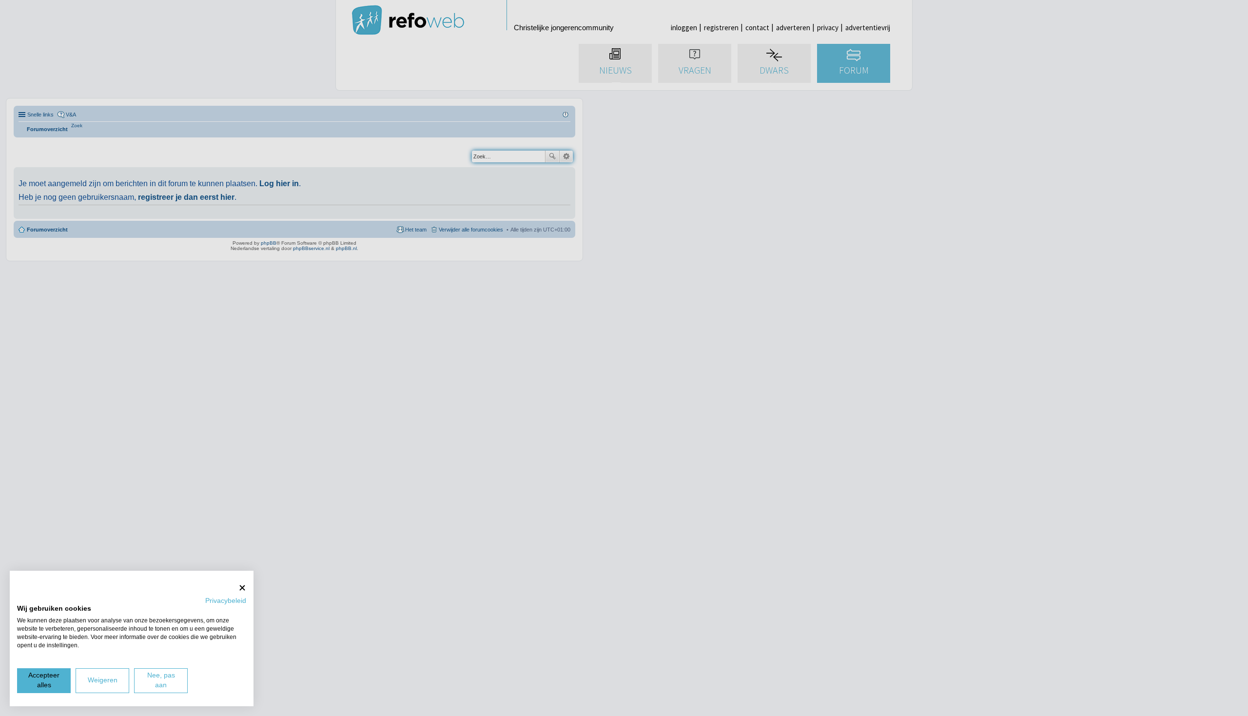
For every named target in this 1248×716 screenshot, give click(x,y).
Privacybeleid (225, 600)
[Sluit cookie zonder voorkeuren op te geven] (242, 587)
